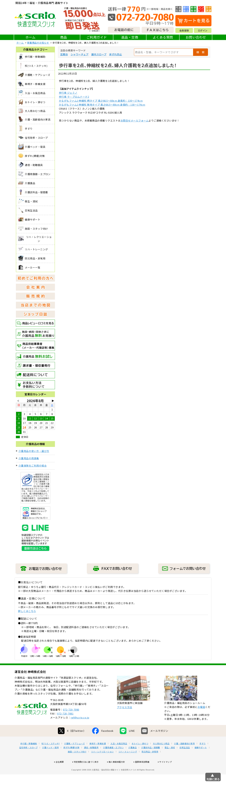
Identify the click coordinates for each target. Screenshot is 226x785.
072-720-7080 (71, 709)
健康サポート (201, 747)
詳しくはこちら (27, 611)
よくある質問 (163, 37)
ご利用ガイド (97, 37)
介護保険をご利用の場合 (33, 465)
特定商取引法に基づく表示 (86, 761)
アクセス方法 (124, 707)
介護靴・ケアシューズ (74, 743)
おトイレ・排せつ (140, 743)
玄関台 (64, 54)
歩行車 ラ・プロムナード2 (74, 96)
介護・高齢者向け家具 (184, 743)
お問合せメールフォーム (134, 120)
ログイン (202, 30)
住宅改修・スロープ (28, 747)
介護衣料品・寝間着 (150, 747)
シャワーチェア (80, 54)
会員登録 (184, 30)
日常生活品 (185, 747)
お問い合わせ (196, 37)
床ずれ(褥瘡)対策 (71, 747)
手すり (202, 743)
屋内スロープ (99, 54)
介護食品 (132, 747)
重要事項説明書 (142, 761)
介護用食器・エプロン (113, 747)
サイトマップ (165, 761)
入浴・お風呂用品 (119, 743)
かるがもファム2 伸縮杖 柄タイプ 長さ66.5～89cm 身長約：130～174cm (101, 100)
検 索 (200, 52)
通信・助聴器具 (91, 747)
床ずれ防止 (115, 54)
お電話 (201, 707)
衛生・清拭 (170, 747)
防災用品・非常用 (150, 751)
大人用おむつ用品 (161, 743)
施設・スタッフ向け (77, 751)
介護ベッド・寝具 (50, 747)
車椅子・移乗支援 (97, 743)
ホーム (30, 37)
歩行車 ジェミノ (68, 92)
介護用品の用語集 (29, 458)
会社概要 (60, 761)
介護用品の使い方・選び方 (34, 451)
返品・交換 (129, 37)
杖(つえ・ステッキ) (51, 743)
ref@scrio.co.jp (80, 717)
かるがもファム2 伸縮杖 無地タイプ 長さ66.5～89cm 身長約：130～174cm (102, 104)
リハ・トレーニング (127, 751)
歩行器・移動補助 (28, 743)
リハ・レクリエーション (102, 751)
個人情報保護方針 (117, 761)
